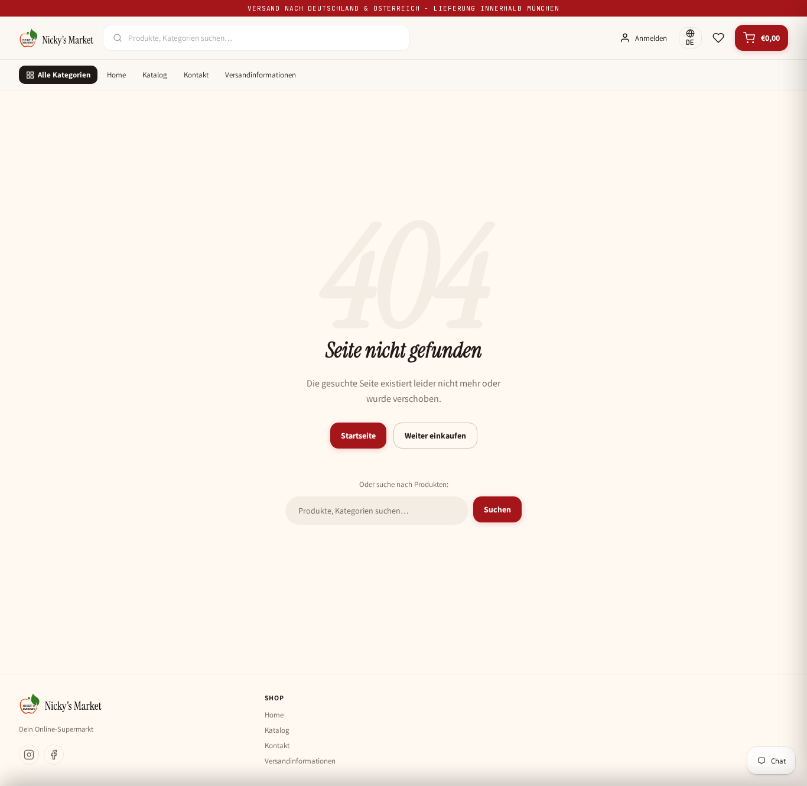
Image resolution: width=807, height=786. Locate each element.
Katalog (154, 75)
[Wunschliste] (718, 38)
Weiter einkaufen (435, 435)
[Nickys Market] (56, 37)
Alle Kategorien (64, 75)
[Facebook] (54, 755)
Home (116, 75)
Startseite (358, 435)
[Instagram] (29, 755)
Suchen (497, 509)
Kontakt (196, 75)
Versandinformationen (260, 75)
